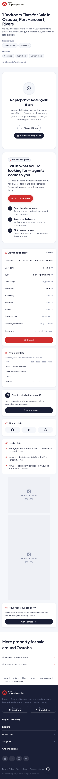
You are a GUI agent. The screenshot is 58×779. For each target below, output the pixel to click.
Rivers (32, 678)
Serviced (8, 56)
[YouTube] (26, 758)
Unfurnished (36, 56)
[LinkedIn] (19, 758)
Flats (24, 678)
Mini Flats (25, 45)
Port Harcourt (45, 678)
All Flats (9, 381)
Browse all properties (30, 135)
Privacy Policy (8, 769)
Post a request (22, 198)
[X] (12, 758)
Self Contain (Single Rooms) (17, 372)
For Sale (15, 678)
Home (5, 678)
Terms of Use (21, 769)
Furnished (21, 56)
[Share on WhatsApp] (45, 430)
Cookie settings (37, 769)
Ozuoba (6, 681)
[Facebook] (5, 758)
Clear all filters (31, 128)
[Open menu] (53, 4)
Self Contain (9, 45)
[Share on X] (29, 430)
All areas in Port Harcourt (15, 62)
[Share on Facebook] (12, 430)
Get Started (27, 621)
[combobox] (35, 260)
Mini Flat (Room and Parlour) (17, 367)
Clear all (49, 253)
